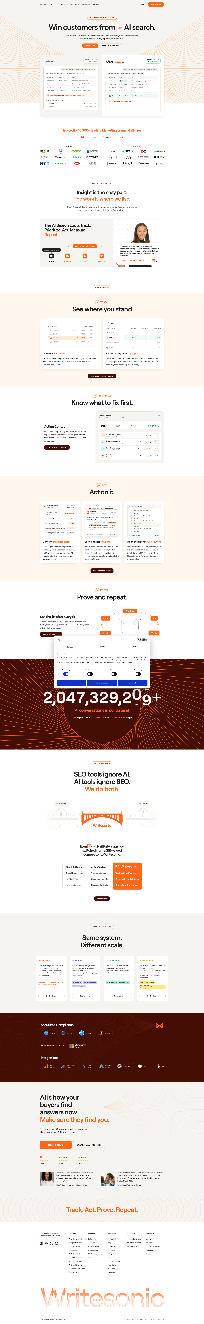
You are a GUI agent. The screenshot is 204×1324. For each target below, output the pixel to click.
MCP (110, 1257)
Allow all (132, 683)
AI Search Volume (76, 1261)
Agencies (92, 1243)
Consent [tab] (70, 647)
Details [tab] (102, 647)
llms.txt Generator (134, 1239)
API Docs (111, 1269)
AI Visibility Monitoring (78, 1239)
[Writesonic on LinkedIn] (41, 1243)
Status (149, 1254)
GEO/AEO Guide (114, 1261)
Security (161, 1319)
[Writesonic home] (47, 4)
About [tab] (134, 647)
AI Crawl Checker (134, 1243)
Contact (149, 1250)
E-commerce (93, 1250)
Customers (112, 1246)
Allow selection (102, 683)
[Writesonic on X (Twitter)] (51, 1243)
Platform (64, 4)
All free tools (132, 1246)
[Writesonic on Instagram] (56, 1243)
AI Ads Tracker (74, 1272)
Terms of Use (129, 1319)
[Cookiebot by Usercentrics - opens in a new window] (138, 639)
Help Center (112, 1265)
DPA (153, 1319)
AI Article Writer (75, 1254)
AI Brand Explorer (76, 1265)
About (148, 1239)
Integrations (112, 1254)
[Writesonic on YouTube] (46, 1243)
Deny (71, 683)
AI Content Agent (76, 1257)
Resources (85, 4)
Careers (149, 1243)
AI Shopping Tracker (77, 1269)
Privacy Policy (142, 1319)
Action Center (74, 1246)
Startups (91, 1257)
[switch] (90, 674)
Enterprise (92, 1239)
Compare (111, 1250)
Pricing (95, 4)
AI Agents (72, 1250)
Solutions (74, 4)
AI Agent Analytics (76, 1243)
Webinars (111, 1272)
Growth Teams (93, 1246)
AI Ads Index (112, 1239)
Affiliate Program (153, 1246)
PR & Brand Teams (95, 1254)
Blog (109, 1243)
